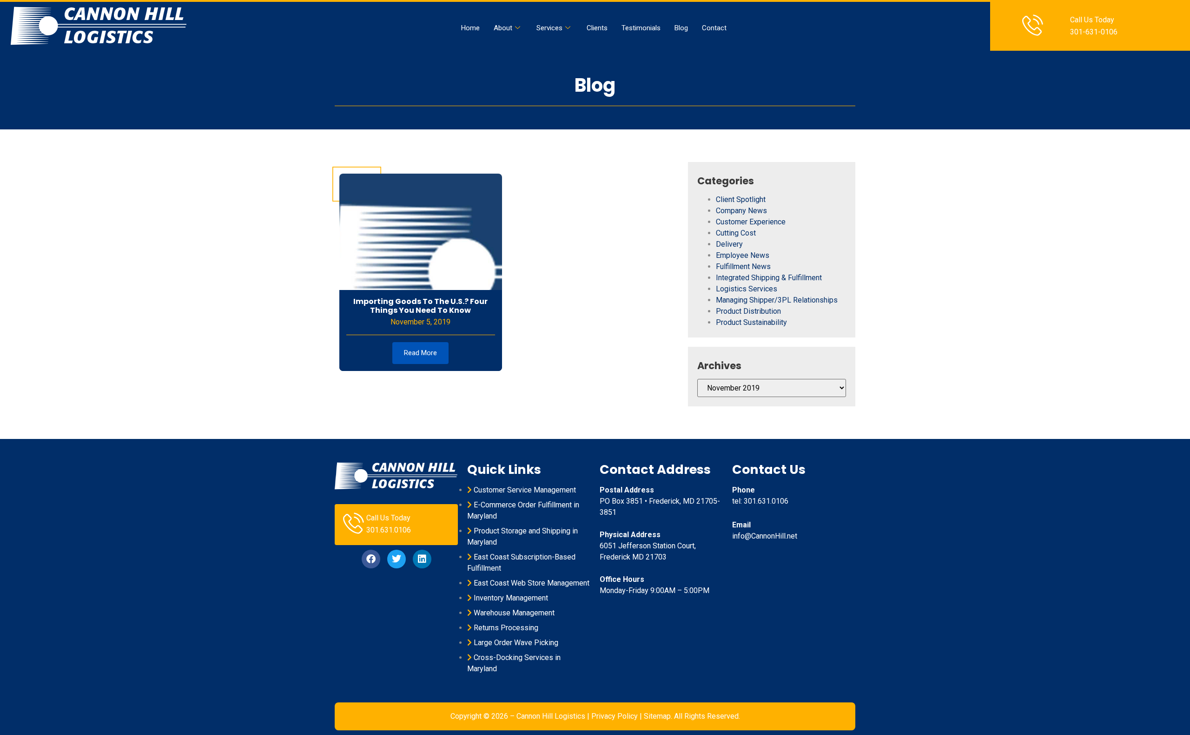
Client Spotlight (741, 199)
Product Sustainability (751, 322)
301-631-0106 (1093, 31)
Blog (681, 28)
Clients (597, 28)
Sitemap (657, 716)
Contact (714, 28)
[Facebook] (371, 559)
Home (470, 28)
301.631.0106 (388, 530)
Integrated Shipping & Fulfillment (769, 277)
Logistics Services (746, 288)
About (503, 28)
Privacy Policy (614, 716)
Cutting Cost (736, 233)
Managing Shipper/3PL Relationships (777, 300)
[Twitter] (396, 559)
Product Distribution (748, 311)
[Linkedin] (422, 559)
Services (549, 28)
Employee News (742, 255)
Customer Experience (751, 221)
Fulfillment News (743, 266)
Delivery (729, 244)
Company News (741, 210)
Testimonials (641, 28)
